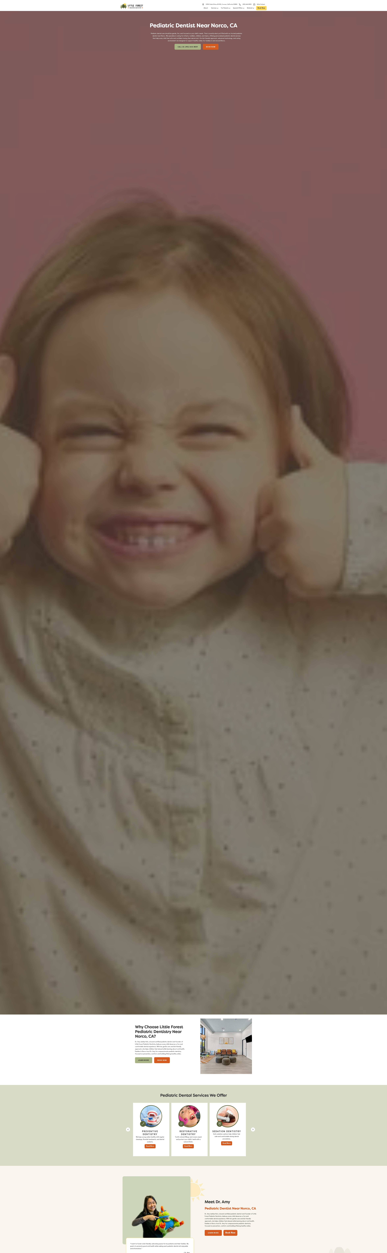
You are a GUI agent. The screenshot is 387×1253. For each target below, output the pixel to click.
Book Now (210, 47)
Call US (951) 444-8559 (188, 47)
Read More (150, 1146)
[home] (131, 6)
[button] (214, 8)
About (206, 8)
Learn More (143, 1060)
